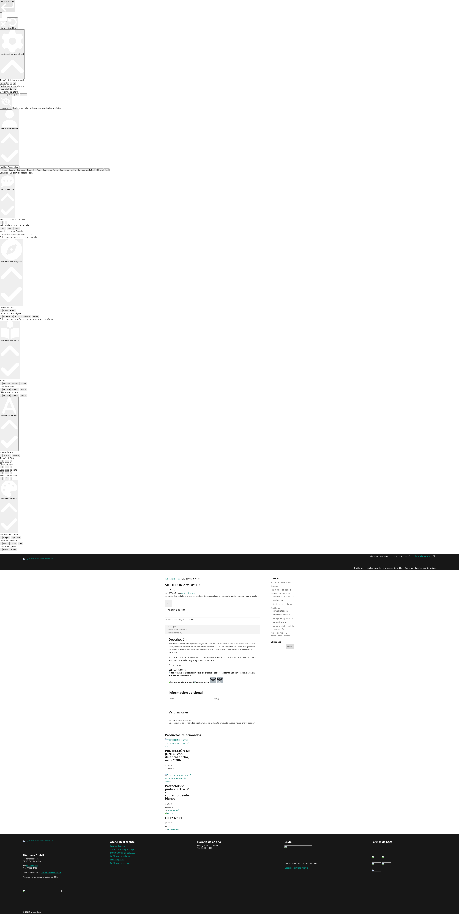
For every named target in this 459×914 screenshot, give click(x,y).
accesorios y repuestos (281, 582)
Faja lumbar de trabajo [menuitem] (425, 568)
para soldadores (280, 622)
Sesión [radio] (11, 95)
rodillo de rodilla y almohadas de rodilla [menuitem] (384, 568)
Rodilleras (175, 578)
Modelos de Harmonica (283, 596)
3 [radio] (7, 83)
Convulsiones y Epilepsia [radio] (86, 170)
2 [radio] (4, 83)
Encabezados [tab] (8, 316)
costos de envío (188, 593)
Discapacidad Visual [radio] (34, 170)
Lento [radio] (3, 228)
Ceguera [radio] (12, 170)
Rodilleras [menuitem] (358, 568)
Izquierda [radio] (4, 89)
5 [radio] (14, 83)
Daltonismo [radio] (21, 170)
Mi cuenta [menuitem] (374, 556)
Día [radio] (17, 95)
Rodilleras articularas (282, 604)
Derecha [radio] (13, 89)
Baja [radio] (13, 538)
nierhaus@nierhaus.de (51, 872)
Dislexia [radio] (100, 170)
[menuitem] (409, 556)
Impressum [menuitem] (395, 556)
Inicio (167, 578)
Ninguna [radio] (6, 538)
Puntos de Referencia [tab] (22, 316)
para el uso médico (281, 614)
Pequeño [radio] (6, 383)
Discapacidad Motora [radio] (50, 170)
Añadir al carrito (176, 609)
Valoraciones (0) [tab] (174, 632)
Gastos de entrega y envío (296, 868)
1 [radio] (1, 83)
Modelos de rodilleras (280, 593)
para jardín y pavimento (283, 618)
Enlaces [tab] (35, 316)
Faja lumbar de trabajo (281, 589)
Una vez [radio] (4, 95)
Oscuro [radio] (13, 543)
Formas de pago (117, 846)
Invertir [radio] (6, 543)
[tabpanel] (229, 319)
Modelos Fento (279, 600)
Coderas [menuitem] (409, 568)
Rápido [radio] (16, 228)
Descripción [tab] (172, 626)
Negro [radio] (5, 310)
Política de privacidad (119, 863)
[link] (7, 6)
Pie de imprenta (117, 859)
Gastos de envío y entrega (122, 849)
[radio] (1, 222)
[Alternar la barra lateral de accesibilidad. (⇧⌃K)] (1, 14)
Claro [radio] (20, 543)
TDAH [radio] (107, 170)
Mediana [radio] (15, 389)
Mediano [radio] (15, 383)
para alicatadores (280, 611)
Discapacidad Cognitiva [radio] (68, 170)
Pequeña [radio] (6, 389)
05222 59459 (32, 865)
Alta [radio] (18, 538)
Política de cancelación (120, 856)
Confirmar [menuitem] (384, 556)
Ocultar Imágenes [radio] (9, 549)
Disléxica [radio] (16, 455)
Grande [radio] (23, 383)
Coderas (274, 586)
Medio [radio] (10, 228)
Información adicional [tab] (177, 629)
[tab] (1, 316)
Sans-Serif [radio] (6, 455)
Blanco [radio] (12, 310)
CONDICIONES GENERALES (122, 853)
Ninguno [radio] (4, 170)
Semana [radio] (23, 95)
